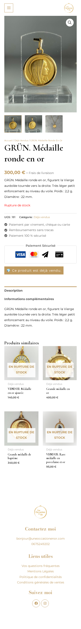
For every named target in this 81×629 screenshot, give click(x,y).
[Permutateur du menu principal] (8, 7)
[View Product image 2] (33, 124)
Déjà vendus (21, 140)
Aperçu (21, 377)
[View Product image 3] (54, 124)
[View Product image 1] (13, 124)
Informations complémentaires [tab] (29, 299)
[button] (70, 22)
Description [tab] (13, 290)
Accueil (8, 140)
